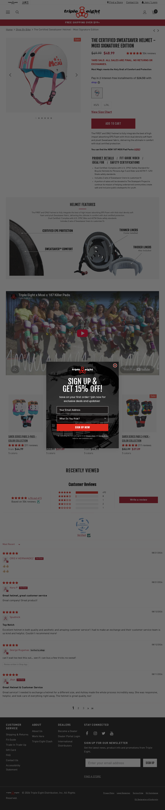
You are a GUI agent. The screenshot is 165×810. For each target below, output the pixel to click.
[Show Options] (105, 418)
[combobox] (81, 418)
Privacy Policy (91, 436)
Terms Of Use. (104, 436)
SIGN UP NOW (82, 427)
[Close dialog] (115, 365)
